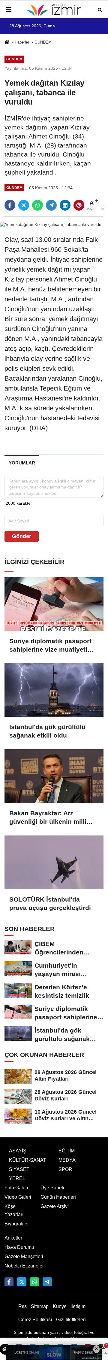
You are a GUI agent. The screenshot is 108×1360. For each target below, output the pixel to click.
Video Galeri (17, 1197)
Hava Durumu (19, 1247)
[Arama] (100, 9)
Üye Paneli (52, 1187)
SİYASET (19, 1169)
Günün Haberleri (58, 1197)
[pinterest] (79, 205)
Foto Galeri (16, 1187)
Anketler (13, 1237)
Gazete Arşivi (54, 1206)
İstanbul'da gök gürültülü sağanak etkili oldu (47, 731)
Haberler (22, 42)
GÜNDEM (43, 42)
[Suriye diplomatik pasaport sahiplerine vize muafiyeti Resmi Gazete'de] (54, 604)
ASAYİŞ (17, 1150)
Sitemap (40, 1306)
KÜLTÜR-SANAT (27, 1160)
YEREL (17, 1178)
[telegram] (51, 205)
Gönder (21, 536)
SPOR (65, 1169)
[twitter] (23, 205)
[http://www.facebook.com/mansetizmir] (9, 1281)
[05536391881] (34, 1281)
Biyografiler (16, 1223)
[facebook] (9, 205)
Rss (22, 1306)
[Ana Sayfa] (6, 43)
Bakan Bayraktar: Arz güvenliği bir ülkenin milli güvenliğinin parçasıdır (47, 818)
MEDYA (67, 1160)
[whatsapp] (37, 205)
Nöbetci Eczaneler (24, 1265)
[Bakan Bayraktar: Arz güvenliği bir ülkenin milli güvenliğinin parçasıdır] (54, 776)
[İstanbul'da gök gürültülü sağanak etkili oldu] (54, 690)
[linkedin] (65, 205)
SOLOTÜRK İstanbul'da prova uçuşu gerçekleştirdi (50, 903)
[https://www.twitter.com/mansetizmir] (21, 1281)
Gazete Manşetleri (23, 1256)
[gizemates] (47, 1281)
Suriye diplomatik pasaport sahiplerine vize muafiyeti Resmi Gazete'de (50, 645)
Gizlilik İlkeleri (71, 1319)
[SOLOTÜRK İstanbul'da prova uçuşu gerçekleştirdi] (54, 862)
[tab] (21, 463)
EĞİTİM (66, 1150)
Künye (60, 1306)
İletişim (78, 1306)
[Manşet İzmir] (54, 10)
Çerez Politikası (35, 1319)
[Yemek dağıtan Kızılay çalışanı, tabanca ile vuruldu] (50, 224)
